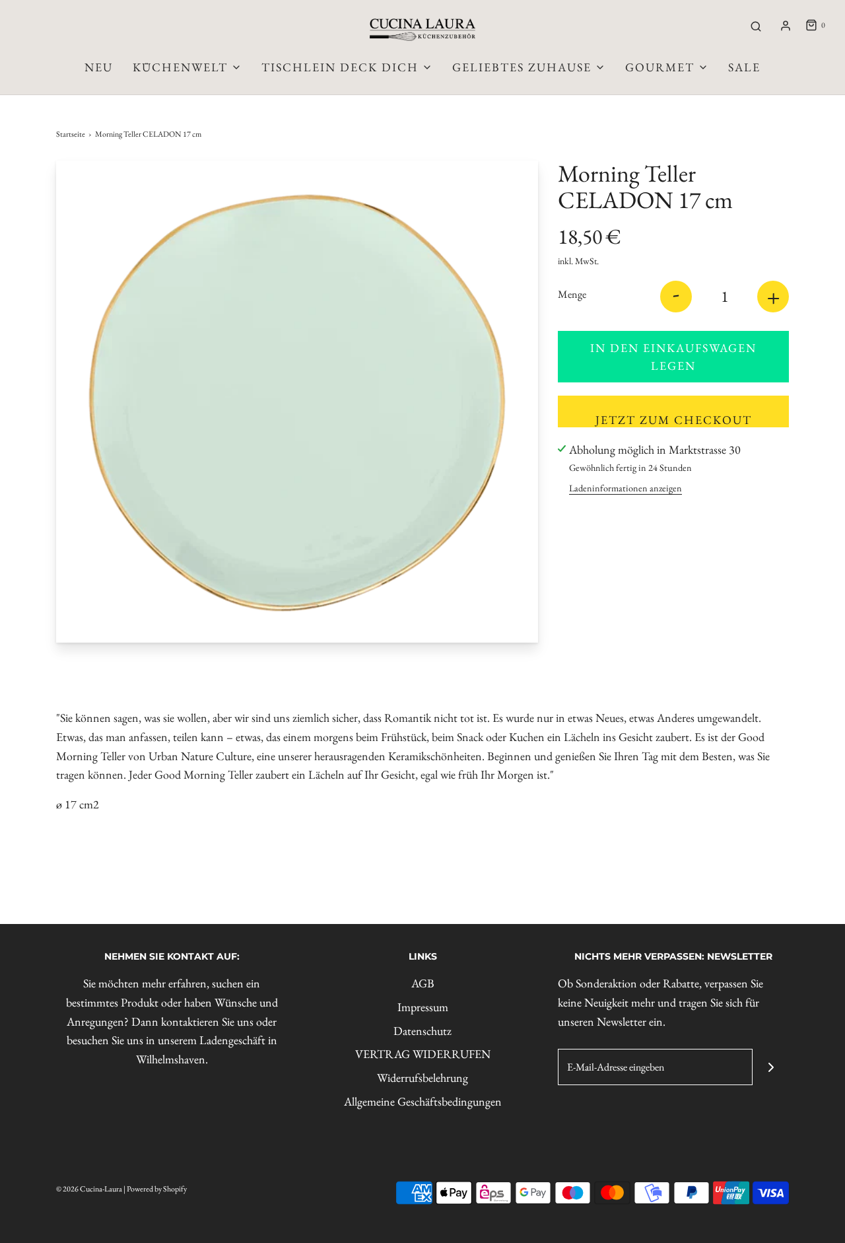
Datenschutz (422, 1030)
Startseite (70, 134)
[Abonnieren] (771, 1067)
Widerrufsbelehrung (422, 1077)
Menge (572, 294)
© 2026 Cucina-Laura (89, 1189)
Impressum (422, 1006)
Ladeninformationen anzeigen (625, 487)
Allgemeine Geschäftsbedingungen (423, 1101)
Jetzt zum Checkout (673, 419)
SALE (744, 67)
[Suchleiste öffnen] (756, 25)
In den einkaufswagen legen (673, 356)
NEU (98, 67)
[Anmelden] (786, 26)
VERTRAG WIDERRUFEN (422, 1053)
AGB (422, 983)
